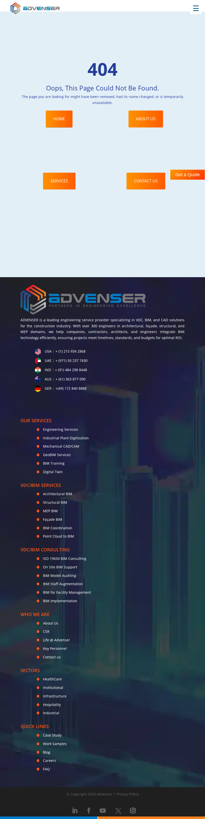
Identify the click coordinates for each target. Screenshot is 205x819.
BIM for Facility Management (67, 592)
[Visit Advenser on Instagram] (133, 810)
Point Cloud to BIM (58, 536)
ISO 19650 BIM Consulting (64, 558)
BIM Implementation (60, 600)
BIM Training (53, 463)
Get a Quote (187, 174)
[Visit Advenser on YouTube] (103, 811)
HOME (59, 119)
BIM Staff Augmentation (63, 583)
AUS (48, 379)
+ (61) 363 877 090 (71, 379)
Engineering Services (60, 429)
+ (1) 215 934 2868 (71, 351)
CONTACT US (146, 181)
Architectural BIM (57, 493)
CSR (46, 631)
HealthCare (52, 679)
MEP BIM (50, 510)
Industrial (51, 712)
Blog (46, 752)
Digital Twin (53, 471)
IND (48, 369)
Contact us (52, 657)
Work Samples (55, 743)
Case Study (52, 735)
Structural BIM (55, 502)
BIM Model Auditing (59, 575)
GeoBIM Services (57, 454)
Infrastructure (54, 696)
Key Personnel (55, 648)
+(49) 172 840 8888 (71, 388)
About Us (50, 623)
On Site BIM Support (60, 567)
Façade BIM (52, 519)
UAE (48, 360)
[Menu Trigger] (195, 8)
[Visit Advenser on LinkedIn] (75, 811)
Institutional (53, 687)
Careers (49, 760)
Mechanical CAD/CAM (61, 446)
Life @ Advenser (56, 640)
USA (48, 351)
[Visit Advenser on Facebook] (89, 811)
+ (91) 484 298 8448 (71, 369)
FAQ (46, 769)
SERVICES (59, 181)
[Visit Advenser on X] (118, 811)
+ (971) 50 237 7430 (72, 360)
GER (48, 388)
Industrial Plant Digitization (66, 438)
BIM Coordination (57, 528)
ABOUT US (146, 119)
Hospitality (52, 704)
